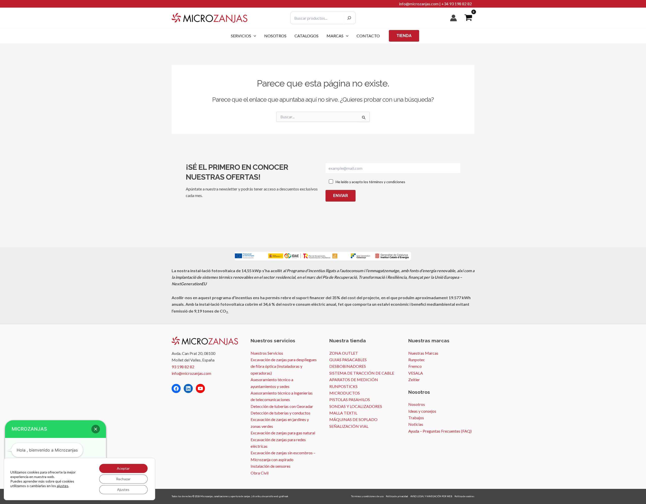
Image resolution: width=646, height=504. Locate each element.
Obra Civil (259, 472)
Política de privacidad (397, 496)
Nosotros (416, 404)
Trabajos (416, 417)
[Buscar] (349, 18)
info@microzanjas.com (419, 3)
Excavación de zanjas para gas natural (283, 432)
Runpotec (416, 359)
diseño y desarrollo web (265, 496)
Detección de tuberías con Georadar (282, 406)
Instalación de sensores (270, 466)
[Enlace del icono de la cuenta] (453, 17)
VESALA (415, 373)
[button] (253, 35)
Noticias (415, 424)
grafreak (283, 496)
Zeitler (414, 379)
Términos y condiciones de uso (367, 496)
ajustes (62, 486)
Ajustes (123, 489)
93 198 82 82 (183, 366)
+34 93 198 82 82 (456, 3)
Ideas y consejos (422, 411)
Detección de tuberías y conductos (280, 412)
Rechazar (123, 479)
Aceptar (123, 468)
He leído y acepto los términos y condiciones (370, 182)
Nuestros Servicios (267, 353)
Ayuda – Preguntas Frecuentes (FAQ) (440, 431)
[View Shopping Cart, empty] (468, 18)
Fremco (415, 366)
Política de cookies (464, 496)
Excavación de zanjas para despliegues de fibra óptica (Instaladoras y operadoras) (284, 366)
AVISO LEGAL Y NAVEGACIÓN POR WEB (431, 496)
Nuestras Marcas (423, 353)
